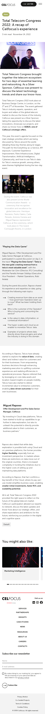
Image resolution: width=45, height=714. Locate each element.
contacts (22, 646)
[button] (40, 4)
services (23, 608)
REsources (22, 632)
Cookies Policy (22, 707)
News (22, 627)
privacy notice (23, 678)
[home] (8, 4)
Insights (22, 617)
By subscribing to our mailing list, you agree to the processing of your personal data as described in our (23, 675)
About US (22, 637)
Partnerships (22, 612)
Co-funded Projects (22, 700)
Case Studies (23, 622)
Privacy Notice (22, 697)
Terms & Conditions (22, 704)
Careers (22, 641)
